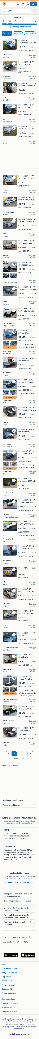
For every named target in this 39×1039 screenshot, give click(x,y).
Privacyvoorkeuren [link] (9, 993)
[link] (4, 4)
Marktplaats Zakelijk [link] (10, 968)
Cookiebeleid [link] (7, 989)
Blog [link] (3, 964)
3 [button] (24, 754)
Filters (8, 33)
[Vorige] (8, 753)
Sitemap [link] (13, 1011)
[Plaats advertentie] (33, 4)
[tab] (4, 21)
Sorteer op (17, 17)
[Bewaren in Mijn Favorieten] (14, 42)
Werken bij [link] (6, 1003)
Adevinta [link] (5, 1007)
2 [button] (19, 754)
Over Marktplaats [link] (8, 999)
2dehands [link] (12, 1007)
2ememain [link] (6, 1011)
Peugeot (28, 33)
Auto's (16, 33)
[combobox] (17, 11)
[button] (22, 4)
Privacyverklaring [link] (8, 985)
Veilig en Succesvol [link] (9, 973)
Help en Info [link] (6, 977)
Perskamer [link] (14, 1003)
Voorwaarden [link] (7, 981)
